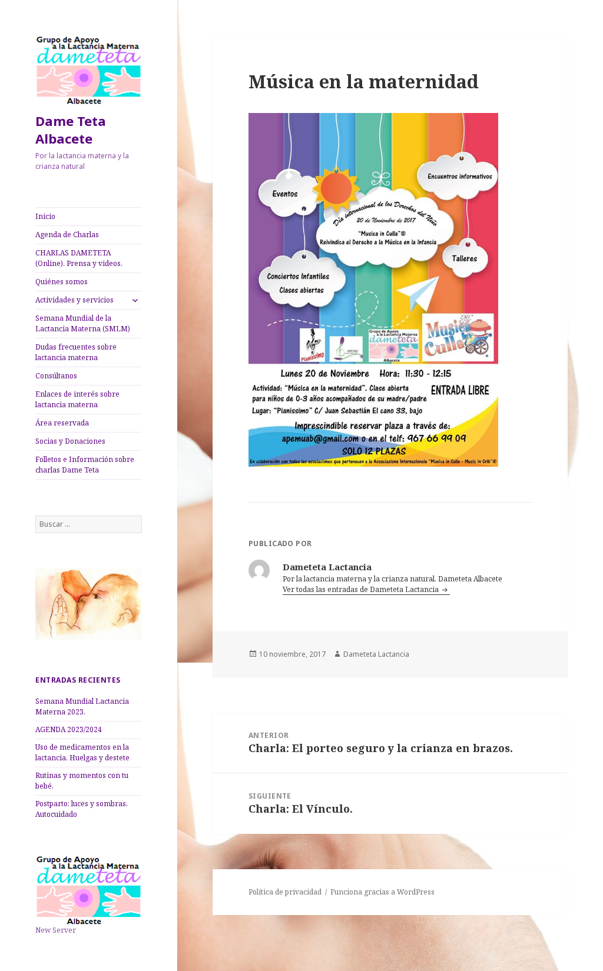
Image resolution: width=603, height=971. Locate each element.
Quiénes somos (61, 282)
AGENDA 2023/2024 (68, 729)
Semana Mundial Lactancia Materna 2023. (82, 706)
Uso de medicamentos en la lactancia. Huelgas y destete (82, 752)
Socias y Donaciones (70, 441)
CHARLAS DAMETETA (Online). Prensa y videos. (78, 258)
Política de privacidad (285, 892)
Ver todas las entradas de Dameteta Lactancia (361, 589)
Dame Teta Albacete (70, 129)
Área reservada (62, 423)
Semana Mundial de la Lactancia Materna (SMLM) (82, 323)
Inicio (45, 216)
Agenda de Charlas (67, 235)
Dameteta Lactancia (376, 654)
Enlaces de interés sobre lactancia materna (77, 399)
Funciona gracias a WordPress (382, 892)
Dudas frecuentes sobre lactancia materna (76, 352)
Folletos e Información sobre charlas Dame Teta (84, 464)
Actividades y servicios (74, 300)
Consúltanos (56, 376)
